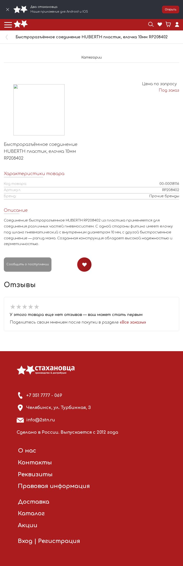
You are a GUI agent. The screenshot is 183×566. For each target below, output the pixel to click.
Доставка (33, 502)
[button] (8, 24)
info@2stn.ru (40, 420)
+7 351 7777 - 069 (44, 395)
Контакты (35, 462)
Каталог (31, 513)
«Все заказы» (133, 322)
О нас (27, 451)
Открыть (170, 9)
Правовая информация (54, 486)
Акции (27, 525)
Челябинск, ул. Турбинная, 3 (58, 407)
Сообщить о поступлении (27, 264)
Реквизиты (35, 474)
